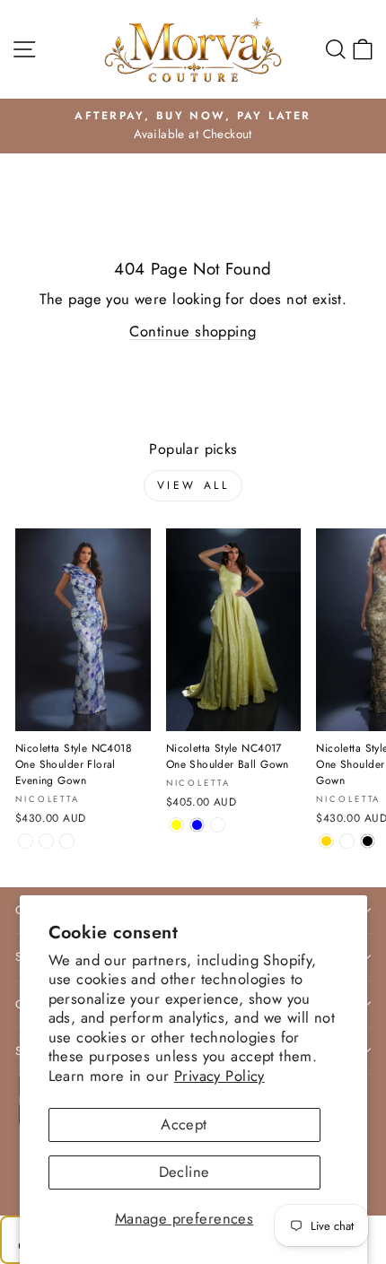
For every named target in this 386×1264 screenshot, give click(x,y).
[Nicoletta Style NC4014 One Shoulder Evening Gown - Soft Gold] (326, 841)
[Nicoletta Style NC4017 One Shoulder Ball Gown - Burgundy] (217, 825)
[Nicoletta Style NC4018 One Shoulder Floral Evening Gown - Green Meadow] (46, 841)
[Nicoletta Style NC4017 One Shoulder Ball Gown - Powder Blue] (197, 825)
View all (193, 485)
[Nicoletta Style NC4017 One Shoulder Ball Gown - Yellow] (176, 825)
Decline (184, 1171)
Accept (183, 1124)
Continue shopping (192, 331)
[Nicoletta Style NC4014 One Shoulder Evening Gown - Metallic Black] (367, 841)
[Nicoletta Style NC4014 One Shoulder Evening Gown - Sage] (347, 841)
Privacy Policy (219, 1075)
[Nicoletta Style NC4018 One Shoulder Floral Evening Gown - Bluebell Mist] (25, 841)
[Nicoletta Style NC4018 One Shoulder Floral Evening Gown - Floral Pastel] (67, 841)
